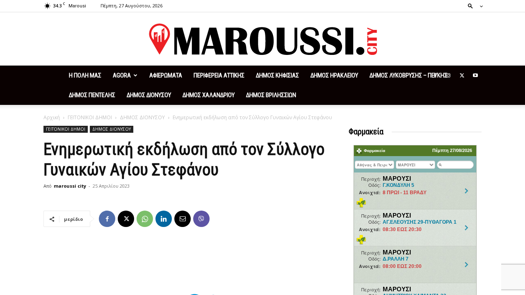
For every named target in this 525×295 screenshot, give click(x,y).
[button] (473, 5)
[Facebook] (435, 75)
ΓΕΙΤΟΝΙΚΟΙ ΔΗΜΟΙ (90, 117)
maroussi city (70, 186)
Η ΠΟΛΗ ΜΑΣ (85, 75)
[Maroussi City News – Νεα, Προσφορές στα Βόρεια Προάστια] (262, 39)
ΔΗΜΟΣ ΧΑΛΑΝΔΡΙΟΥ (209, 95)
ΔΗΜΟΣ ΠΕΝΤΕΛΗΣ (92, 95)
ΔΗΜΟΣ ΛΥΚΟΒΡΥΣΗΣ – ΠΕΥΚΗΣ (408, 75)
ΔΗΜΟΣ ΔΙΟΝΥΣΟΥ (149, 95)
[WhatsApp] (145, 219)
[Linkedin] (163, 219)
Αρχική (51, 117)
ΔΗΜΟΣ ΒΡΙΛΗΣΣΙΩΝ (271, 95)
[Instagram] (448, 75)
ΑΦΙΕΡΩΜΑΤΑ (165, 75)
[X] (462, 75)
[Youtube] (475, 75)
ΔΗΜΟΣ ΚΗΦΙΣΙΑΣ (277, 75)
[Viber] (201, 219)
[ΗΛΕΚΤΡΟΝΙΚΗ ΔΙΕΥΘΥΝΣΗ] (182, 219)
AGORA (122, 75)
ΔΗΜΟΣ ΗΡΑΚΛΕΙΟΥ (334, 75)
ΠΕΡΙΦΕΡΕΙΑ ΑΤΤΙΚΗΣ (219, 75)
